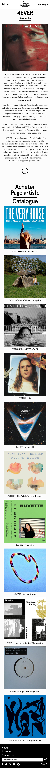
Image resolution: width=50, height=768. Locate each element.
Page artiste (25, 192)
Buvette (25, 18)
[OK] (46, 759)
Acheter (25, 186)
